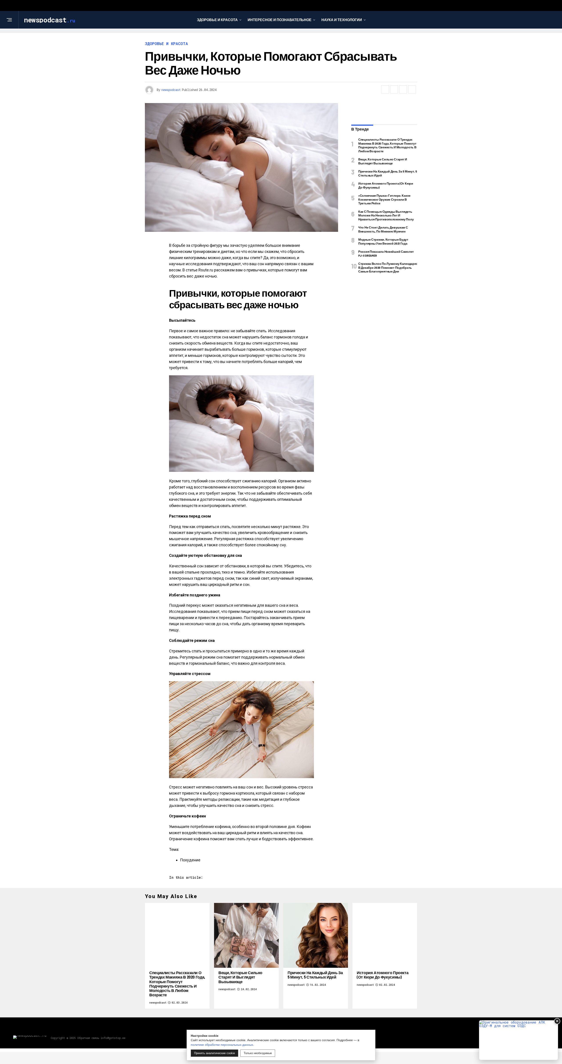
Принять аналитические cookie (214, 1053)
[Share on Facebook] (385, 89)
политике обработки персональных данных (222, 1044)
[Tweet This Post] (394, 89)
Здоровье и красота (217, 20)
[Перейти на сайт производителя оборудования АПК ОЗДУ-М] (518, 1040)
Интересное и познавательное (280, 20)
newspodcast (171, 90)
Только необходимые (258, 1053)
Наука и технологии (341, 20)
